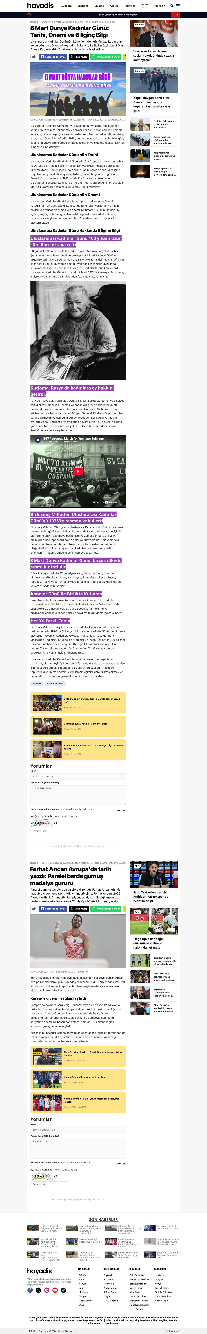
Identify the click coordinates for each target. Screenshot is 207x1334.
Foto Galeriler (137, 1275)
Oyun (82, 1304)
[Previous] (173, 15)
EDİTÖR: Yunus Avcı (69, 972)
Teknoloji (109, 1283)
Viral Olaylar (86, 1300)
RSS (32, 1331)
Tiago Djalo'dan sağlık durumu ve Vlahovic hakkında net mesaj (149, 943)
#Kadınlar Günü (55, 683)
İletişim (159, 1279)
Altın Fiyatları (136, 1292)
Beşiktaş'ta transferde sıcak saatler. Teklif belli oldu (163, 992)
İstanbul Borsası (137, 1283)
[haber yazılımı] (173, 1331)
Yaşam (107, 1296)
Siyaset (108, 1275)
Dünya (82, 1296)
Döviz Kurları (136, 1287)
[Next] (177, 15)
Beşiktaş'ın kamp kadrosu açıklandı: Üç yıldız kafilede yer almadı (165, 961)
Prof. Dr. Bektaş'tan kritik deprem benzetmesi (164, 124)
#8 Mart (37, 683)
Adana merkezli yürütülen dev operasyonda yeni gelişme (163, 140)
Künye (158, 1283)
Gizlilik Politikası (163, 1292)
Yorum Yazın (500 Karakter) (44, 782)
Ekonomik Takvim (138, 1300)
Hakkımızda (161, 1275)
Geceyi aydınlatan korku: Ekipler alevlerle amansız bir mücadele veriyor (164, 171)
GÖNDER (121, 810)
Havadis (34, 21)
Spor (44, 862)
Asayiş (82, 1283)
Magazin (83, 1292)
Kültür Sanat (110, 1292)
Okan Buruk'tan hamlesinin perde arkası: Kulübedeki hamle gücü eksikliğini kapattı (163, 1008)
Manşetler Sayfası (139, 1279)
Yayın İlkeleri (162, 1287)
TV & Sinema (111, 1300)
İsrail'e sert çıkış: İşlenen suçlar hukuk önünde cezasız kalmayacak (153, 55)
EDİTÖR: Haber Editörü (97, 120)
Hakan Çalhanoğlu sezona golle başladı (51, 14)
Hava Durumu (136, 1309)
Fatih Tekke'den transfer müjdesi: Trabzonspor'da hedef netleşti (150, 896)
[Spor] (154, 874)
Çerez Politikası (163, 1296)
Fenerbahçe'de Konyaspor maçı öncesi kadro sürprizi (164, 976)
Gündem (46, 21)
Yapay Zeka (110, 1287)
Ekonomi (109, 1279)
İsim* (33, 771)
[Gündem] (154, 33)
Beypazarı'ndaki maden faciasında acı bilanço (164, 155)
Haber (82, 1279)
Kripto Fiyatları (137, 1296)
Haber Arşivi (161, 1300)
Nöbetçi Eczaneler (139, 1304)
